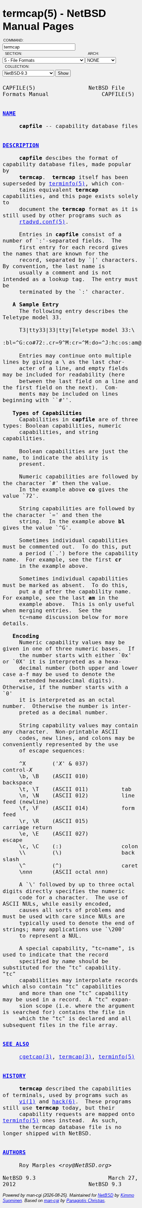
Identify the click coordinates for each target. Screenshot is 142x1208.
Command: (15, 40)
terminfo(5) (67, 183)
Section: (15, 53)
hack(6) (63, 1101)
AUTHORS (14, 1152)
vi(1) (27, 1101)
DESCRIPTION (21, 145)
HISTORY (14, 1076)
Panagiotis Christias (85, 1200)
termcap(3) (75, 1057)
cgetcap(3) (35, 1057)
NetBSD (105, 1195)
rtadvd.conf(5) (42, 222)
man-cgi (51, 1200)
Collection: (17, 66)
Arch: (96, 53)
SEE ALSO (16, 1044)
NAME (9, 113)
